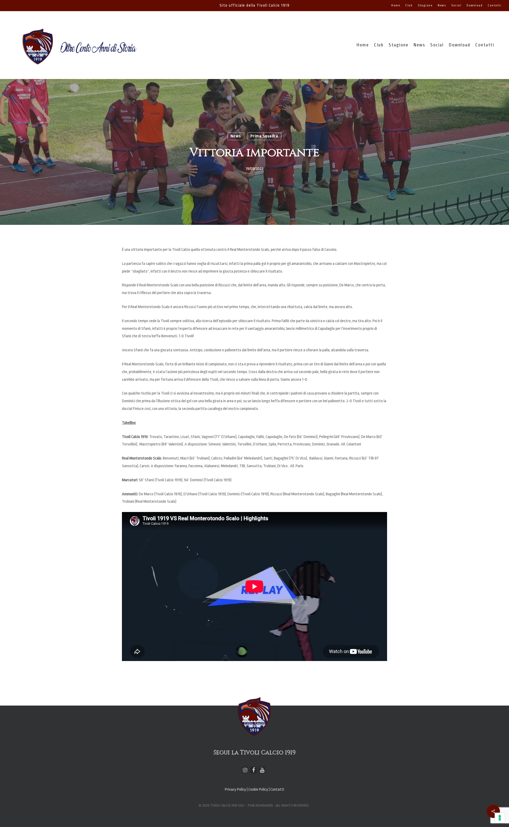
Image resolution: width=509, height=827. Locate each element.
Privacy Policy (235, 789)
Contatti (277, 789)
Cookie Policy (258, 789)
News (236, 136)
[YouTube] (262, 770)
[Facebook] (253, 770)
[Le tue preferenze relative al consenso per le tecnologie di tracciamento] (500, 818)
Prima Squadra (264, 136)
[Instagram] (245, 770)
